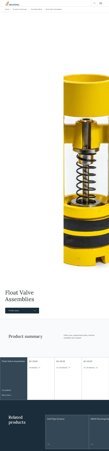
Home (7, 9)
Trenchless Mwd (36, 9)
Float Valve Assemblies (54, 9)
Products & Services (20, 9)
